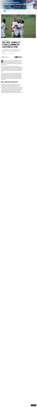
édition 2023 (19, 60)
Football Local (30, 10)
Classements (19, 10)
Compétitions (9, 10)
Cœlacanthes (14, 10)
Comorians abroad (24, 10)
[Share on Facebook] (15, 57)
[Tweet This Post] (16, 57)
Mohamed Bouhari (17, 86)
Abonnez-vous (33, 405)
